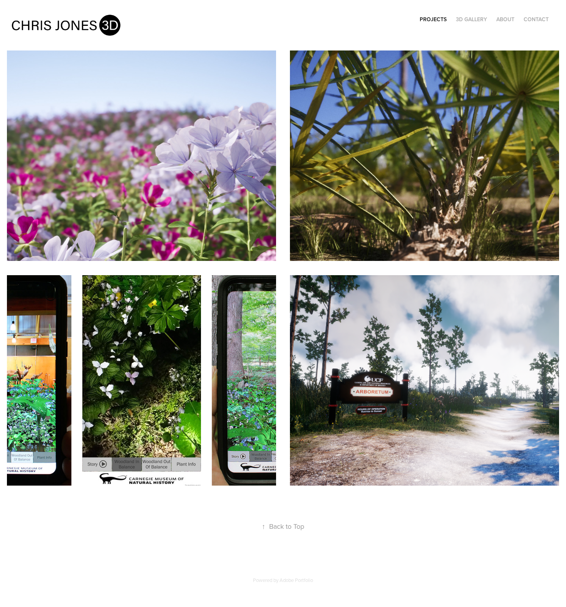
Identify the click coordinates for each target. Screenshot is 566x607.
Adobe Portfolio (296, 580)
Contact (536, 19)
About (505, 19)
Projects (433, 19)
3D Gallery (471, 19)
